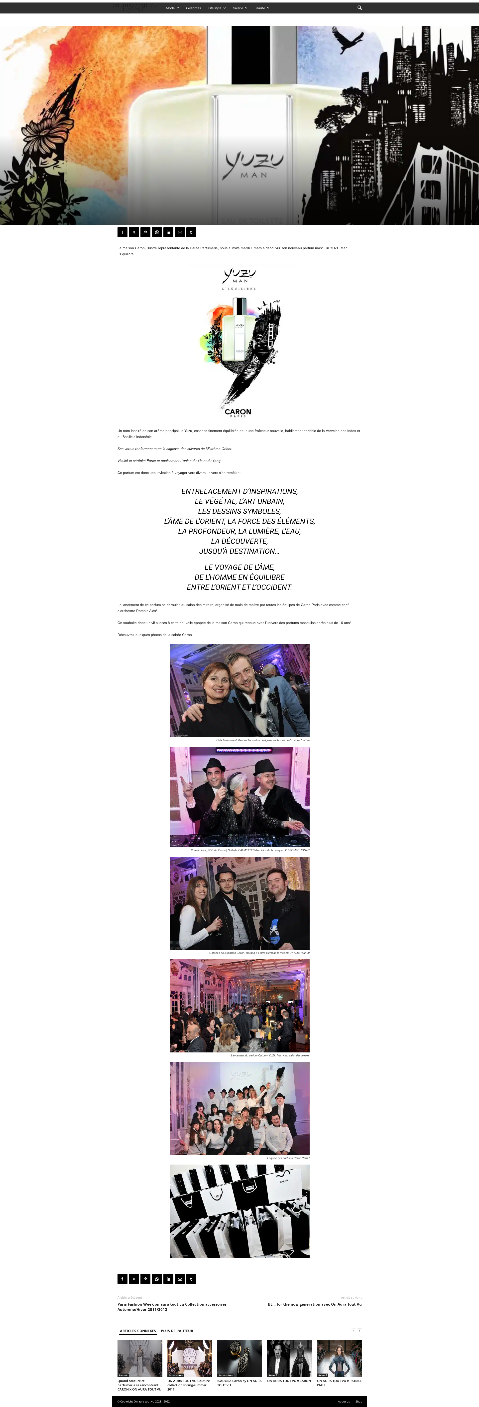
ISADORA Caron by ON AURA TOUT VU (239, 1383)
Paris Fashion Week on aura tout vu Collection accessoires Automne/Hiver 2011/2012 (172, 1307)
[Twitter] (134, 232)
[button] (359, 7)
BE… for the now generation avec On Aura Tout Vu (315, 1304)
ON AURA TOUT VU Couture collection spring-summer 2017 (188, 1385)
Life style (214, 8)
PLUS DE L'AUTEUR (177, 1330)
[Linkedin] (168, 232)
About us (344, 1401)
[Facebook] (122, 232)
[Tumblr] (191, 232)
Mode (170, 8)
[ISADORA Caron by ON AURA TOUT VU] (239, 1358)
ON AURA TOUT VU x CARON (289, 1381)
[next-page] (359, 1330)
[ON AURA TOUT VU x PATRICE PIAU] (339, 1358)
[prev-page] (353, 1330)
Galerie (238, 8)
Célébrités (193, 8)
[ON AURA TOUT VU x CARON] (289, 1358)
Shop (359, 1401)
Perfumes (138, 172)
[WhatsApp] (157, 232)
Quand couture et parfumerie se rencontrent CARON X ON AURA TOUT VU (139, 1385)
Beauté (259, 8)
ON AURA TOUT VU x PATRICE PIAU (339, 1383)
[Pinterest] (145, 232)
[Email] (180, 232)
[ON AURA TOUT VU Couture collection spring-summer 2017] (189, 1358)
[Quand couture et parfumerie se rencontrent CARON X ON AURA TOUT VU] (140, 1358)
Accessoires (176, 1375)
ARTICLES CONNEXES (138, 1330)
